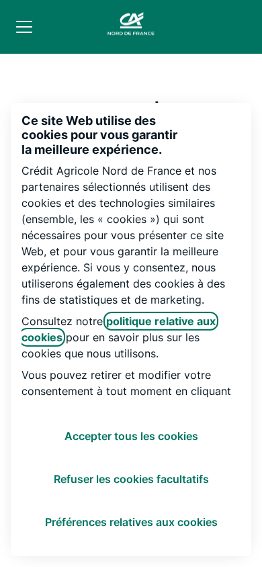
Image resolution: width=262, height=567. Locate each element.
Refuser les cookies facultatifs (131, 479)
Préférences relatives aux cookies (131, 522)
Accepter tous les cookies (131, 436)
